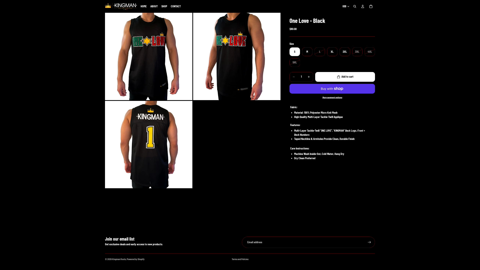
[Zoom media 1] (148, 56)
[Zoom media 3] (148, 144)
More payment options (332, 97)
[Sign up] (369, 242)
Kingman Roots (119, 259)
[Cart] (371, 6)
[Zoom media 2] (236, 56)
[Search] (355, 6)
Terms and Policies (240, 259)
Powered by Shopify (136, 259)
